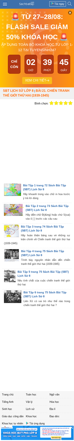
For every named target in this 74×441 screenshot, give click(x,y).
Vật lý (29, 401)
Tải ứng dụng (37, 423)
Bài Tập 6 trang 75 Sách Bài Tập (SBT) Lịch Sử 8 (45, 294)
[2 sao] (56, 103)
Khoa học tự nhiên (12, 423)
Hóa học (54, 401)
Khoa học (31, 416)
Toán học (31, 394)
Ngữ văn (54, 394)
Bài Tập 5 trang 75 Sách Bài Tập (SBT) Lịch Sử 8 (43, 273)
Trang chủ (7, 394)
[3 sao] (61, 103)
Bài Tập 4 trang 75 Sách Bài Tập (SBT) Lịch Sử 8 (42, 253)
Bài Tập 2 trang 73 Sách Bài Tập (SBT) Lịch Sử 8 (47, 207)
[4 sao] (65, 103)
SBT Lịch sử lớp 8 (18, 90)
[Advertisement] (37, 144)
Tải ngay (59, 3)
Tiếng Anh (7, 401)
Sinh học (7, 409)
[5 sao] (70, 103)
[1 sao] (51, 103)
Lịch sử (30, 409)
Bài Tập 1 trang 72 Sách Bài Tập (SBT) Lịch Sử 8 (44, 187)
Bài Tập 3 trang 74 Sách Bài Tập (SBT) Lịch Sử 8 (42, 228)
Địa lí (52, 409)
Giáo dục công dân (12, 416)
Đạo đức (54, 416)
